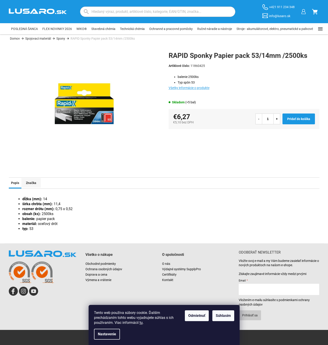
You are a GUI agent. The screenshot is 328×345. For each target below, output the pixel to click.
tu (141, 322)
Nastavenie (107, 334)
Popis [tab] (15, 183)
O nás (166, 263)
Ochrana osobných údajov (103, 269)
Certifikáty (169, 274)
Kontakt (167, 279)
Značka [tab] (31, 183)
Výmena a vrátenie (98, 279)
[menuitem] (24, 28)
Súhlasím (223, 315)
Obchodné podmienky (100, 263)
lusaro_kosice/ (23, 291)
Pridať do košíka (298, 119)
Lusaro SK (13, 291)
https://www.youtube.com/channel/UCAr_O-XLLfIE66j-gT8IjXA (33, 291)
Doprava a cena (96, 274)
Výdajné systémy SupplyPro (181, 269)
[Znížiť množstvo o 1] (258, 118)
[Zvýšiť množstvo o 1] (276, 118)
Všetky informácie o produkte (189, 88)
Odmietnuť (196, 315)
